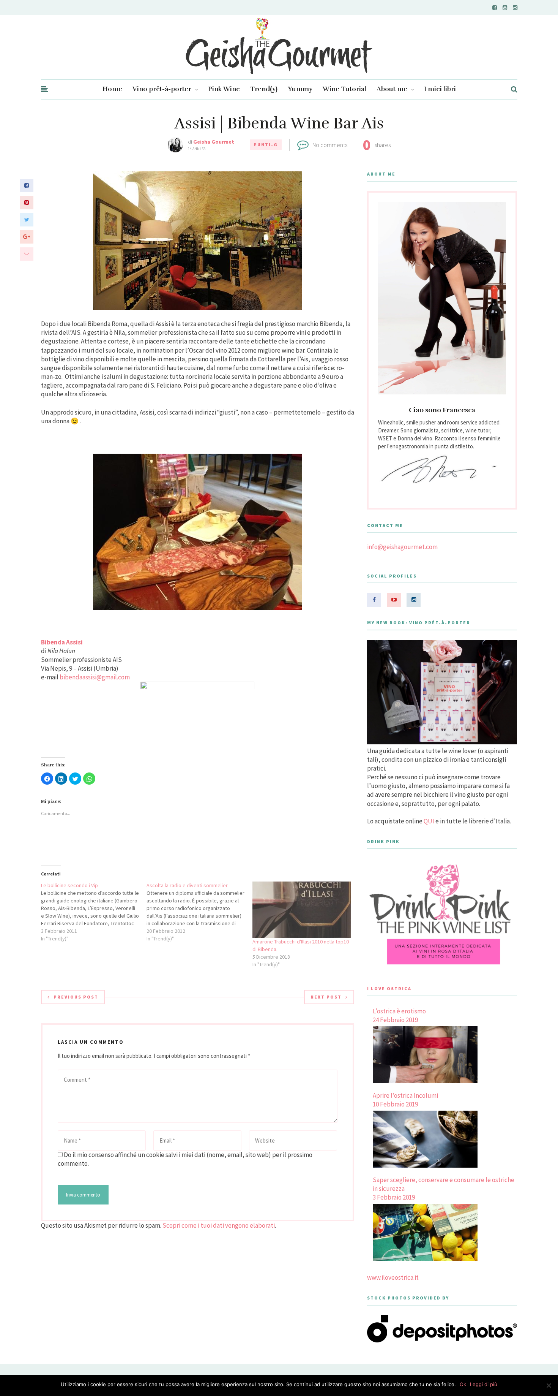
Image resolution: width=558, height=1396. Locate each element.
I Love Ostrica (389, 988)
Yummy (300, 89)
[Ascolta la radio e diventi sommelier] (199, 912)
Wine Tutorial (344, 89)
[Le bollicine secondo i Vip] (94, 912)
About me (392, 89)
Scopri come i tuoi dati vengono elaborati (218, 1225)
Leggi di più (483, 1384)
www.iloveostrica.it (393, 1277)
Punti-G (266, 144)
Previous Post (76, 997)
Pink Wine (224, 89)
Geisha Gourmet (213, 141)
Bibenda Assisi (62, 642)
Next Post (326, 997)
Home (112, 89)
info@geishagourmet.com (402, 547)
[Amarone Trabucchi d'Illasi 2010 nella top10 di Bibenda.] (301, 910)
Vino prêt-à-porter (161, 89)
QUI (429, 821)
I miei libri (440, 89)
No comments (329, 145)
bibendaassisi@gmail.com (95, 677)
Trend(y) (263, 89)
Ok (463, 1384)
